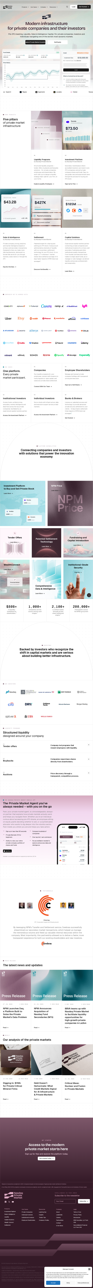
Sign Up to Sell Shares (72, 385)
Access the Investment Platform (13, 415)
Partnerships (59, 1220)
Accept (53, 1283)
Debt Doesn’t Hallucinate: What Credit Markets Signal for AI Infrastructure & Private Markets (45, 1089)
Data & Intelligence (9, 1214)
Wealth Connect (9, 1222)
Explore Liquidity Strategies (43, 184)
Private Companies (27, 1212)
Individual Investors (27, 1215)
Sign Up (77, 572)
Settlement (7, 1225)
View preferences (83, 1283)
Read (5, 1028)
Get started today (45, 1158)
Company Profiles (44, 1220)
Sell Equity (57, 42)
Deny (68, 1283)
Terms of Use (77, 1212)
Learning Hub (42, 1212)
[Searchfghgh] (67, 7)
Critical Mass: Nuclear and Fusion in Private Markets (75, 1086)
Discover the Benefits (41, 269)
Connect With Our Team (42, 386)
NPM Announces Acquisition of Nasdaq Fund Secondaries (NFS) (43, 1013)
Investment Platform (10, 1211)
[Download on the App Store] (7, 851)
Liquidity (6, 1217)
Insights (41, 1215)
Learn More (68, 271)
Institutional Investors (28, 1217)
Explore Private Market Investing (35, 42)
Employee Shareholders (28, 1220)
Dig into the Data (8, 267)
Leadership (59, 1215)
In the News (59, 1225)
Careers (58, 1217)
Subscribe (83, 1201)
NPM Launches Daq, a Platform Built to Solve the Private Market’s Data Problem (15, 1013)
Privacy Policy (77, 1215)
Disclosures (76, 1217)
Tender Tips (42, 1217)
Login (73, 7)
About (58, 1212)
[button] (89, 1269)
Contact (58, 1223)
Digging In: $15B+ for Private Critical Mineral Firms (12, 1086)
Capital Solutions (9, 1219)
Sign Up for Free (70, 184)
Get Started (83, 7)
